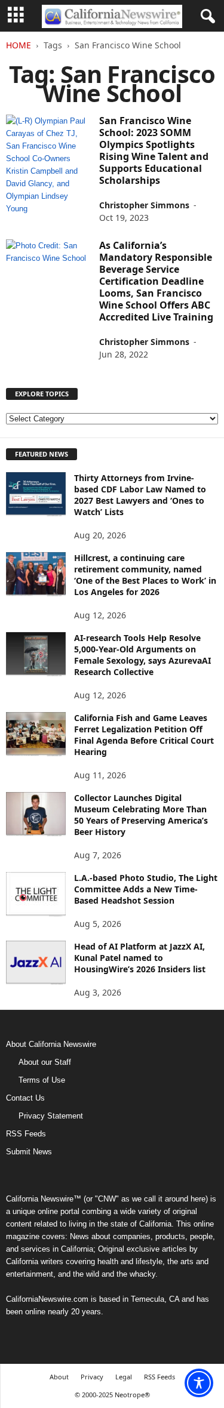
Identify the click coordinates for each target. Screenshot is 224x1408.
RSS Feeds (26, 1133)
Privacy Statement (51, 1115)
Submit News (29, 1151)
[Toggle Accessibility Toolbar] (199, 1383)
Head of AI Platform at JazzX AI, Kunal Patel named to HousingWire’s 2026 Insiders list (139, 958)
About (59, 1376)
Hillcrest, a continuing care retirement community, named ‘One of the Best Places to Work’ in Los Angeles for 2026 (145, 574)
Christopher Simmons (144, 205)
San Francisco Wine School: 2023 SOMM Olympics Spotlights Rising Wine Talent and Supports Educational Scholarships (153, 150)
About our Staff (45, 1062)
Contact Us (25, 1097)
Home (18, 45)
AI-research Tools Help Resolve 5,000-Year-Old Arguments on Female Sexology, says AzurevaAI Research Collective (142, 654)
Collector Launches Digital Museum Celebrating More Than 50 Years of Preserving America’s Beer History (141, 814)
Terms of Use (42, 1080)
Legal (123, 1376)
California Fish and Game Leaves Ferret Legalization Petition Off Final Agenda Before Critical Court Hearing (144, 734)
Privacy (92, 1376)
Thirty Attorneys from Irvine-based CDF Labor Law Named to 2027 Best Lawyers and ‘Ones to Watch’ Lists (140, 494)
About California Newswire (51, 1044)
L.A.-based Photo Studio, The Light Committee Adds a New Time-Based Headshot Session (145, 889)
